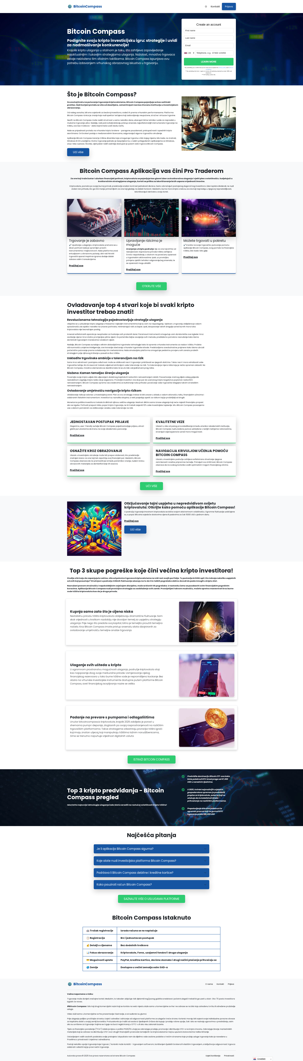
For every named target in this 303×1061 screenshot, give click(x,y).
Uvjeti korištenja (213, 1055)
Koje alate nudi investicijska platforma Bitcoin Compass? (136, 861)
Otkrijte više (151, 286)
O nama (209, 984)
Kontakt (215, 6)
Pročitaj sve (76, 265)
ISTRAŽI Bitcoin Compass (151, 759)
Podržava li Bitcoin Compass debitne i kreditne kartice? (135, 873)
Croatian (261, 1058)
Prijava (229, 6)
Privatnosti (229, 1055)
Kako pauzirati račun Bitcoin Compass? (124, 884)
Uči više (78, 152)
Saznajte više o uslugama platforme (151, 899)
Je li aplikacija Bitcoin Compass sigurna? (125, 849)
